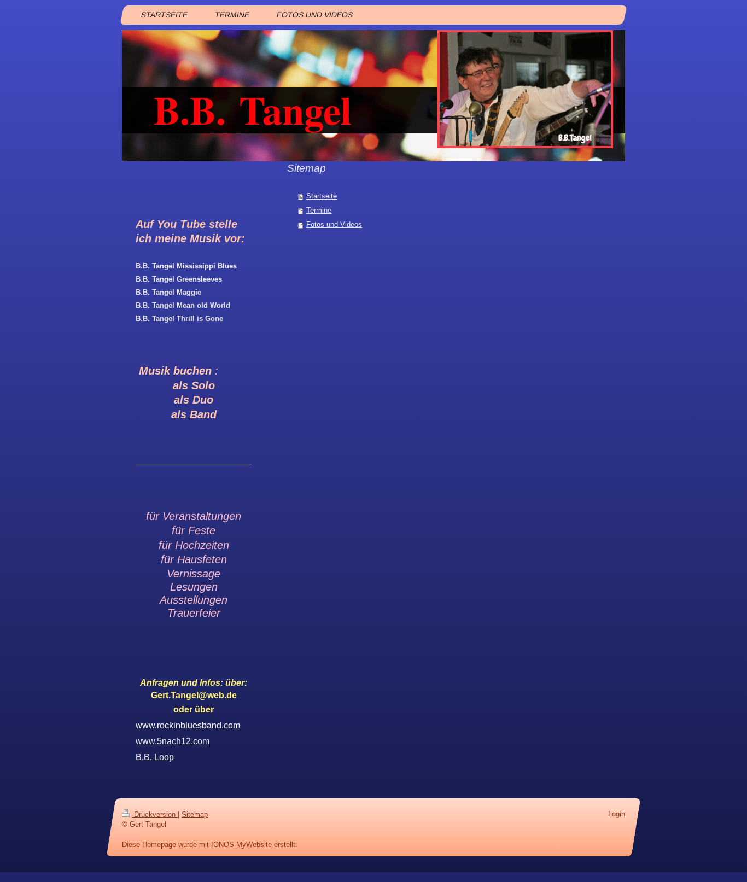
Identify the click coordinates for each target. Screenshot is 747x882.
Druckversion (155, 814)
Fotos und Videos (334, 224)
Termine (318, 210)
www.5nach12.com (172, 741)
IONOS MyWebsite (241, 844)
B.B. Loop (155, 757)
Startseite (321, 196)
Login (616, 814)
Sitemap (195, 814)
